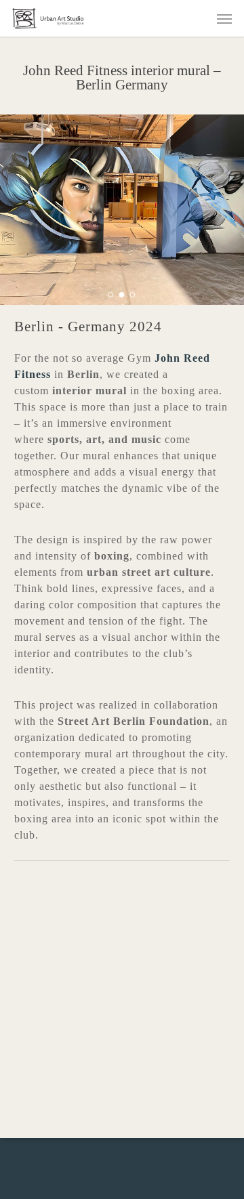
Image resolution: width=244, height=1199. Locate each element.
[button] (224, 18)
